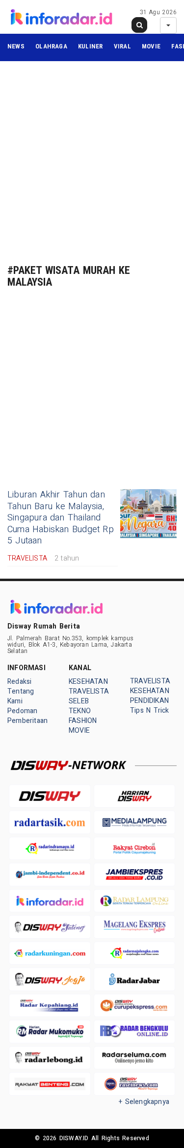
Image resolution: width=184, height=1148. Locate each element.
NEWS (16, 46)
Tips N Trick (149, 710)
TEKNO (80, 711)
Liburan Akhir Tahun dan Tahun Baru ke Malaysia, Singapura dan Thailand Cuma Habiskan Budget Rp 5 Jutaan (60, 517)
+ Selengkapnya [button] (144, 1102)
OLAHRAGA (51, 46)
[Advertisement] (92, 162)
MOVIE (151, 46)
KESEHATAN (88, 681)
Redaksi (19, 681)
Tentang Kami (20, 696)
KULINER (90, 46)
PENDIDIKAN (149, 701)
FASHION (83, 721)
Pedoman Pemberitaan (27, 716)
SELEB (79, 701)
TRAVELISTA (89, 691)
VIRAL (122, 46)
